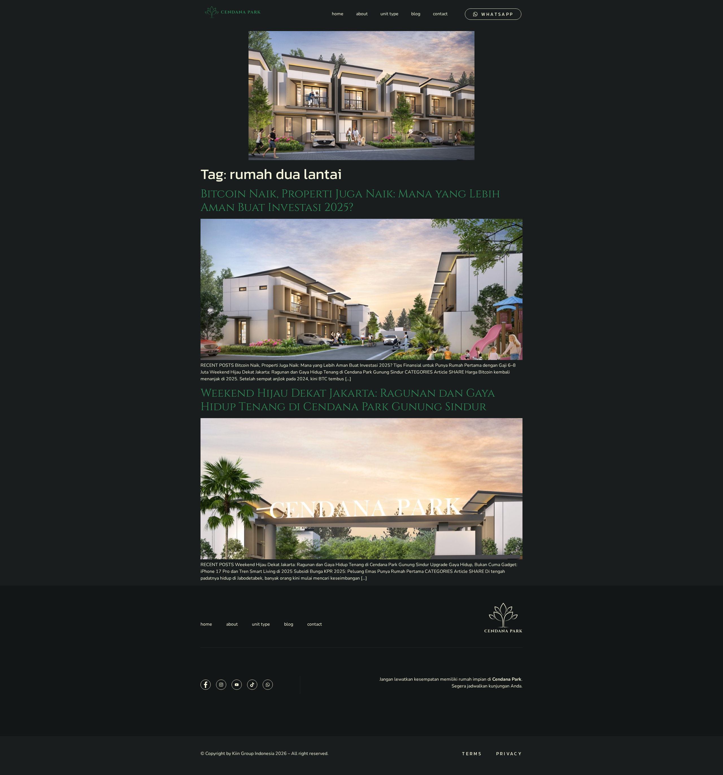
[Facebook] (206, 685)
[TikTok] (252, 685)
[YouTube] (237, 685)
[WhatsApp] (268, 685)
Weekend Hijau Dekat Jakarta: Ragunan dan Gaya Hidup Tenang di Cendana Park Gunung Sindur (348, 400)
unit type (389, 14)
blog (415, 14)
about (362, 14)
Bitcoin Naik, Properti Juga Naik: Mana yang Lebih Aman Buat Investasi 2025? (350, 200)
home (337, 14)
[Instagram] (221, 685)
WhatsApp (497, 14)
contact (440, 14)
